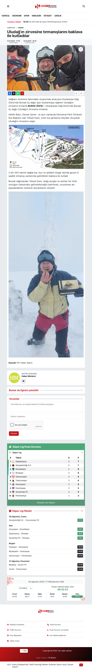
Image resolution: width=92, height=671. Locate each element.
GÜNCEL (6, 16)
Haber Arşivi (15, 641)
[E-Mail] (23, 381)
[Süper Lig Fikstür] (82, 511)
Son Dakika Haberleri (57, 635)
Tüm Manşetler (16, 635)
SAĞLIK (57, 16)
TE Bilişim (52, 658)
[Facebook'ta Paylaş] (9, 93)
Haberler (11, 28)
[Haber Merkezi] (14, 378)
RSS (25, 651)
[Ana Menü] (8, 6)
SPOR (26, 16)
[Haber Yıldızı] (46, 6)
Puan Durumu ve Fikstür (59, 630)
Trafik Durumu (15, 630)
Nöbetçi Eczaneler (17, 625)
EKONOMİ (16, 16)
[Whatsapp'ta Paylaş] (18, 93)
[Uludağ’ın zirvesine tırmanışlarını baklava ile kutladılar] (46, 68)
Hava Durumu (55, 625)
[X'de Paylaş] (13, 93)
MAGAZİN (36, 16)
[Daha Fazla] (22, 93)
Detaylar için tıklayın (46, 502)
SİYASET (48, 16)
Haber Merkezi (29, 376)
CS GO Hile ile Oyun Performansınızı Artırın (45, 22)
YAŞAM (20, 28)
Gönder (14, 433)
